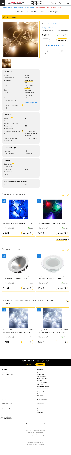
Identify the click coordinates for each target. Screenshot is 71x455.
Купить (61, 40)
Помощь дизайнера (7, 409)
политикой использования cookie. (36, 436)
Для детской (40, 392)
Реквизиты (40, 407)
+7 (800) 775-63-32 (37, 2)
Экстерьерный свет (42, 382)
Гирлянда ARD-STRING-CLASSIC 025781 (17, 332)
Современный (29, 93)
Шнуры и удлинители (43, 388)
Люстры (39, 372)
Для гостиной (41, 394)
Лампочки (40, 384)
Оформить (40, 364)
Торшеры (39, 380)
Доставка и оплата (7, 403)
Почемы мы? (40, 403)
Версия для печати (51, 23)
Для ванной (40, 395)
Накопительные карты (8, 374)
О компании (42, 400)
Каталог (10, 7)
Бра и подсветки (41, 376)
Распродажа (5, 372)
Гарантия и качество (7, 407)
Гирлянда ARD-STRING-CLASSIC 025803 (17, 223)
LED (26, 118)
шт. (30, 364)
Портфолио (40, 405)
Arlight (27, 78)
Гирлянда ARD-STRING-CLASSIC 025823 (52, 223)
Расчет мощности (31, 103)
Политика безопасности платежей (35, 424)
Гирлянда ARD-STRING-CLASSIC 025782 (52, 332)
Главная (4, 7)
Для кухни (40, 390)
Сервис (4, 400)
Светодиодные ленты (43, 386)
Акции (4, 369)
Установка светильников (8, 405)
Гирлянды (32, 7)
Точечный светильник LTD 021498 (16, 278)
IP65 (26, 185)
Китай (27, 75)
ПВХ (26, 98)
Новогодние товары (21, 7)
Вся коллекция (61, 239)
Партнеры (40, 412)
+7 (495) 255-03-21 (37, 4)
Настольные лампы (42, 378)
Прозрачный (29, 95)
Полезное (39, 411)
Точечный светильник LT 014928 (50, 278)
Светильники (40, 374)
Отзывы (39, 409)
